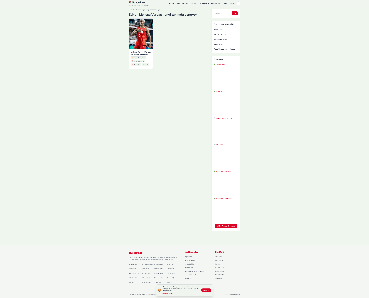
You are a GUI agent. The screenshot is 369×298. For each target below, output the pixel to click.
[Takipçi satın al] (226, 75)
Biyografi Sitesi (235, 294)
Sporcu (170, 282)
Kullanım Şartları (220, 267)
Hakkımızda (219, 260)
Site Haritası (219, 278)
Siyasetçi (185, 3)
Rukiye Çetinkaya (220, 39)
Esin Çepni (187, 278)
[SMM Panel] (226, 155)
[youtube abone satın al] (226, 129)
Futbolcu (133, 278)
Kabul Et (206, 290)
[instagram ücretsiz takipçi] (226, 182)
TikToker (146, 278)
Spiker (157, 282)
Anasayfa (132, 10)
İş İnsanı (146, 269)
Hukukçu (171, 273)
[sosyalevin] (226, 102)
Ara (235, 13)
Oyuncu (171, 3)
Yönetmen (146, 282)
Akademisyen (216, 3)
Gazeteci (194, 3)
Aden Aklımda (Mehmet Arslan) (225, 49)
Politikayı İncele (167, 293)
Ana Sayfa (218, 256)
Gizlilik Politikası (220, 271)
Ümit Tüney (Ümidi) (190, 275)
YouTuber (146, 273)
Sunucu (170, 269)
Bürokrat (158, 278)
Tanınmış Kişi (204, 3)
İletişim (232, 3)
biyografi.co (135, 252)
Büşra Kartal (218, 30)
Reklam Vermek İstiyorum (226, 226)
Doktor (170, 278)
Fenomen (158, 273)
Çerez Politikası (220, 275)
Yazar (178, 3)
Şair (131, 282)
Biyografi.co (138, 2)
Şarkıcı (225, 3)
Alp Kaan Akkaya (220, 34)
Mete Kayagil (218, 44)
